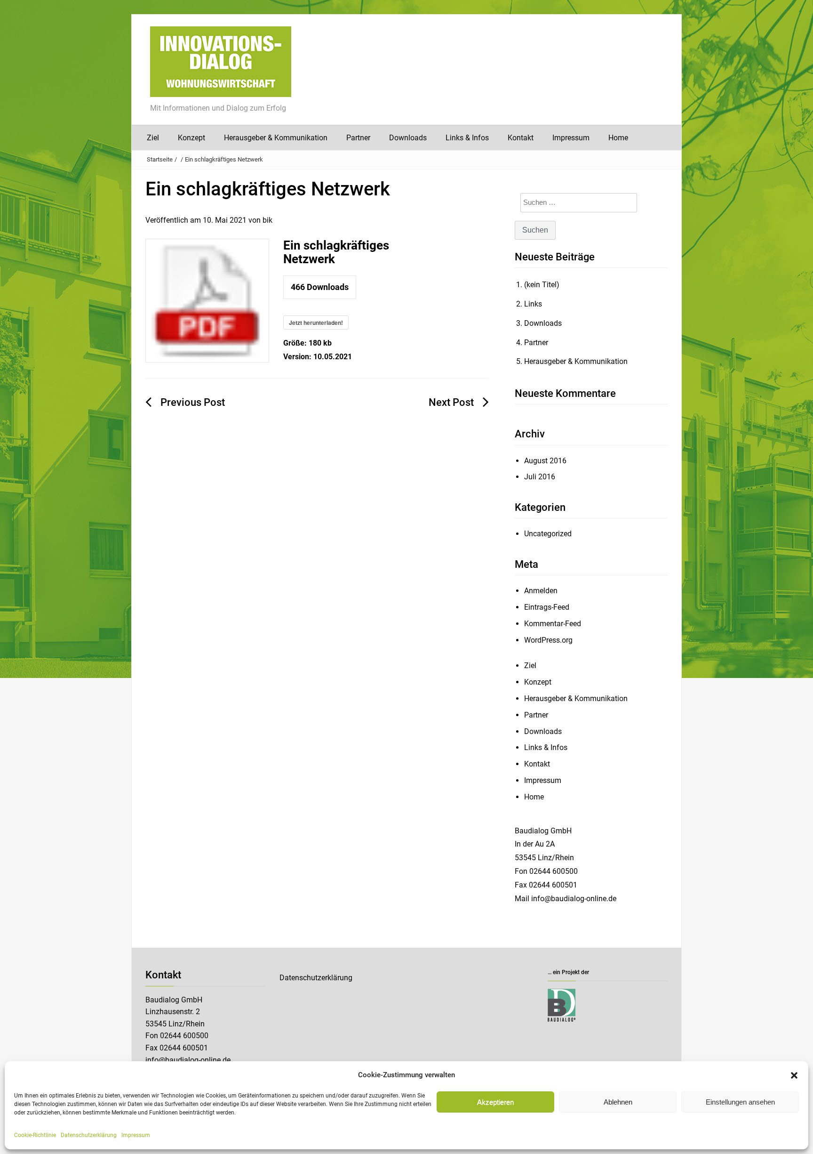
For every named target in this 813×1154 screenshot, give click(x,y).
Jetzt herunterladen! (316, 322)
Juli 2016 (539, 476)
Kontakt (521, 137)
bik (267, 220)
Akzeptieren (495, 1102)
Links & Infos (467, 137)
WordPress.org (548, 640)
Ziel (153, 137)
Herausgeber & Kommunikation (275, 137)
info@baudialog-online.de (188, 1060)
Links (533, 303)
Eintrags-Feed (546, 607)
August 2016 (545, 460)
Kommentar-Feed (552, 623)
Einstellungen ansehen (740, 1102)
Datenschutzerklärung (89, 1135)
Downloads (408, 137)
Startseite (160, 159)
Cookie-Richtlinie (35, 1135)
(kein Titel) (541, 284)
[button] (794, 1075)
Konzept (191, 137)
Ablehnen (618, 1102)
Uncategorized (548, 533)
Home (618, 137)
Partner (358, 137)
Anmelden (541, 590)
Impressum (135, 1135)
